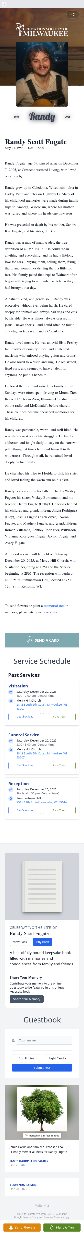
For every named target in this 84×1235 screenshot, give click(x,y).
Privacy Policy (30, 1217)
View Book (20, 942)
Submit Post (42, 1067)
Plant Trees (59, 716)
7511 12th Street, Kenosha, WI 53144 (42, 802)
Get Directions (25, 716)
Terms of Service (53, 1217)
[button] (42, 1112)
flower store (51, 612)
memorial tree (54, 605)
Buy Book (42, 942)
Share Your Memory (26, 999)
